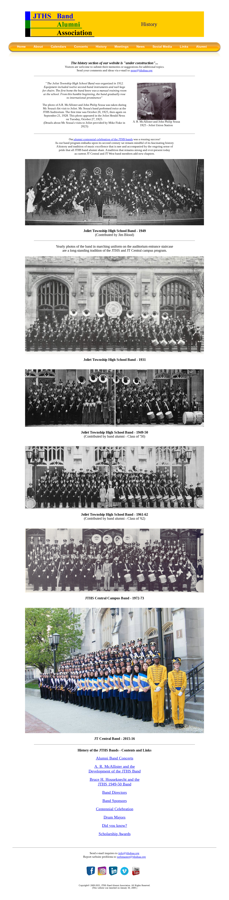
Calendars (58, 46)
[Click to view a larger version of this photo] (114, 224)
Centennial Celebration (114, 809)
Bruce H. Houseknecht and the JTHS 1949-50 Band (115, 781)
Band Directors (114, 792)
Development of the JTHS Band (115, 771)
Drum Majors (114, 817)
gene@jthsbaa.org (142, 70)
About (38, 46)
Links (184, 46)
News (140, 46)
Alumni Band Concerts (114, 758)
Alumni (201, 46)
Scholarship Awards (115, 834)
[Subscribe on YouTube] (135, 874)
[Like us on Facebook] (91, 874)
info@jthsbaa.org (128, 853)
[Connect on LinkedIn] (113, 874)
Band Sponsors (114, 800)
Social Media (162, 46)
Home (21, 46)
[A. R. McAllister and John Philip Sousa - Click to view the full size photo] (156, 119)
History (101, 46)
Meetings (121, 46)
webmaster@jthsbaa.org (131, 856)
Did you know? (114, 825)
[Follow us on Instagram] (102, 874)
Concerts (81, 46)
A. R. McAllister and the (114, 766)
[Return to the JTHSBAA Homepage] (59, 36)
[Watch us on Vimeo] (124, 874)
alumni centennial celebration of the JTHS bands (103, 139)
